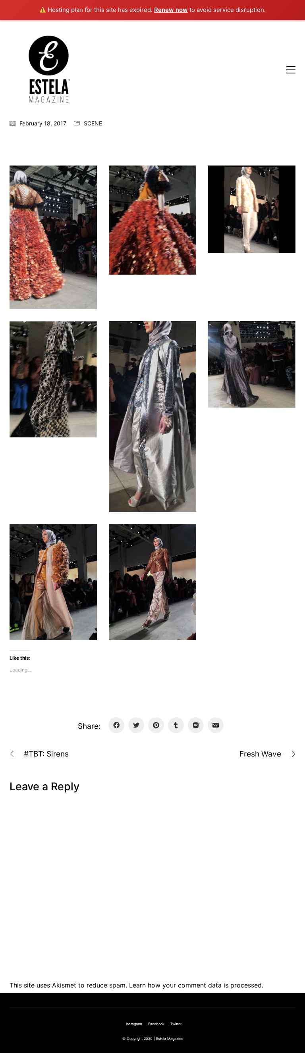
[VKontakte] (196, 725)
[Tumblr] (176, 725)
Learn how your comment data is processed (195, 985)
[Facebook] (116, 725)
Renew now (171, 9)
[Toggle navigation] (290, 69)
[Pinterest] (156, 725)
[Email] (216, 725)
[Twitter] (136, 725)
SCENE (93, 123)
